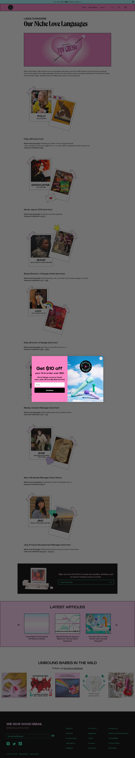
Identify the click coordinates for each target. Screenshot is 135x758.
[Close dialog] (101, 358)
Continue (49, 390)
